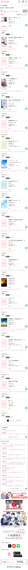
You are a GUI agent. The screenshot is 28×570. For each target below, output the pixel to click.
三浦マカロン (11, 221)
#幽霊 (15, 130)
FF (9, 362)
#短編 (20, 289)
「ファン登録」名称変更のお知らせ (9, 430)
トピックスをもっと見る (14, 488)
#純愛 (2, 69)
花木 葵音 (10, 202)
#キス (23, 210)
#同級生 (6, 132)
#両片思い (16, 289)
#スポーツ (19, 170)
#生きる (13, 308)
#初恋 (10, 329)
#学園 (4, 130)
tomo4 (10, 80)
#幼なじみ (7, 170)
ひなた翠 (10, 59)
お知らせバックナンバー (14, 436)
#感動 (2, 172)
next (20, 421)
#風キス (10, 191)
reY (9, 242)
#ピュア (6, 111)
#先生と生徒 (18, 68)
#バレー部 (15, 391)
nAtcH (10, 383)
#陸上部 (7, 130)
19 (17, 420)
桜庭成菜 (10, 143)
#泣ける (20, 308)
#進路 (24, 151)
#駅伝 (7, 151)
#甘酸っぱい (3, 330)
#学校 (10, 308)
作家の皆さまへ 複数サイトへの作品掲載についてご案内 (14, 433)
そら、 (10, 402)
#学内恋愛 (2, 372)
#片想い (17, 130)
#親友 (13, 210)
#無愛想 (17, 91)
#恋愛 (7, 28)
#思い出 (4, 191)
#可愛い (11, 370)
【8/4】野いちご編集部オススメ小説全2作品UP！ (12, 477)
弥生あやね (11, 280)
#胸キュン (2, 91)
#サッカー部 (11, 130)
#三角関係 (21, 329)
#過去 (2, 351)
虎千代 (10, 320)
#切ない (14, 111)
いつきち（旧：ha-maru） (14, 162)
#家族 (13, 170)
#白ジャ (15, 250)
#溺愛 (13, 289)
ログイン (23, 2)
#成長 (16, 170)
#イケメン (2, 132)
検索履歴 (25, 5)
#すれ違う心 (23, 68)
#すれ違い (2, 111)
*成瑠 (10, 261)
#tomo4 (20, 91)
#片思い (17, 329)
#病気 (8, 308)
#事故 (22, 151)
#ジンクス (19, 210)
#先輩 (8, 270)
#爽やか (6, 91)
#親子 (23, 170)
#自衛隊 (2, 289)
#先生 (2, 250)
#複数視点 (25, 329)
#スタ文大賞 (22, 130)
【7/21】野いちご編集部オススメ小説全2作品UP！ (12, 485)
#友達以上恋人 (3, 391)
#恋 (3, 270)
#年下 (11, 210)
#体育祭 (4, 210)
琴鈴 (9, 299)
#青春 (2, 28)
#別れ (15, 151)
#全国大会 (18, 151)
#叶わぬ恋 (8, 250)
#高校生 (2, 310)
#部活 (2, 270)
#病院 (18, 308)
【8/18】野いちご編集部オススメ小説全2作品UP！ (12, 454)
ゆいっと (10, 103)
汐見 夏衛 (10, 40)
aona (10, 341)
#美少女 (25, 391)
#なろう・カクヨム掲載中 (10, 330)
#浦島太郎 (2, 231)
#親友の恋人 (8, 68)
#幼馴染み (22, 391)
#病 (15, 308)
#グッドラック (7, 231)
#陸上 (4, 28)
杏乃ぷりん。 (11, 122)
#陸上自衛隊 (9, 289)
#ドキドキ (15, 370)
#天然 (14, 91)
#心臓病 (11, 68)
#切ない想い (3, 68)
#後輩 (11, 270)
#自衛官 (5, 289)
